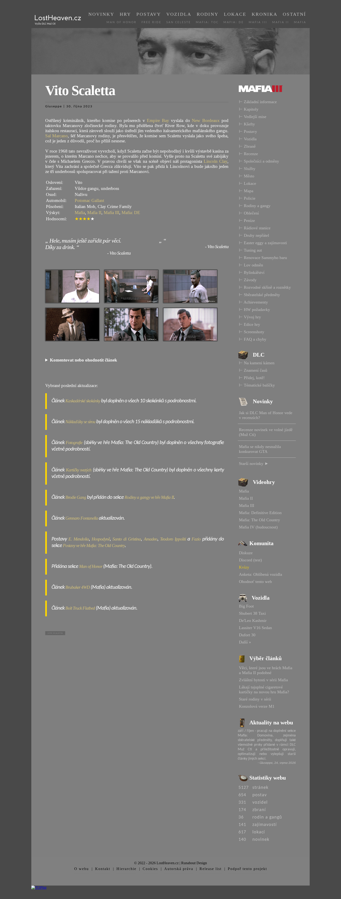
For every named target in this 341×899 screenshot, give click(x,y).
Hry (125, 14)
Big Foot (246, 606)
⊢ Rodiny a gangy (254, 205)
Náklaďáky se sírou (80, 421)
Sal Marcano (56, 135)
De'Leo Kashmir (253, 620)
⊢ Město (246, 176)
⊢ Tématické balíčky (257, 385)
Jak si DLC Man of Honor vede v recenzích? (265, 415)
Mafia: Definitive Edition (260, 512)
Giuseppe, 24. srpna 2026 (278, 763)
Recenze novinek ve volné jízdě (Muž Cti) (266, 432)
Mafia (300, 22)
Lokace (235, 14)
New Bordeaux (205, 120)
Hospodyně (101, 539)
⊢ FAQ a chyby (252, 339)
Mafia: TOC (207, 22)
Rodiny (208, 14)
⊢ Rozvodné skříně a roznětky (265, 287)
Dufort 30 (247, 635)
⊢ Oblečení (249, 213)
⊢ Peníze (247, 220)
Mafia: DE (233, 22)
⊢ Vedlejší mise (252, 116)
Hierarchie (126, 869)
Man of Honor (121, 22)
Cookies (150, 869)
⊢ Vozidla (248, 139)
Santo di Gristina (127, 539)
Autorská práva (178, 869)
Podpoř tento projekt (247, 869)
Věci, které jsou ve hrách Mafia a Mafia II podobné (265, 670)
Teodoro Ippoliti (173, 539)
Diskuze (246, 552)
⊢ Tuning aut (250, 250)
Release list (210, 869)
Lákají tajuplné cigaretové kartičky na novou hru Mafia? (264, 689)
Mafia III (258, 22)
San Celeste (178, 22)
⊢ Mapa (246, 191)
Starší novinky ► (254, 463)
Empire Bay (158, 120)
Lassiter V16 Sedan (255, 627)
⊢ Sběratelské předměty (259, 294)
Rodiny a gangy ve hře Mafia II (149, 497)
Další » (245, 642)
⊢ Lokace (247, 183)
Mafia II (280, 22)
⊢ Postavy (248, 131)
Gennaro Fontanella (81, 518)
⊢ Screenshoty (251, 332)
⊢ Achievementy (253, 302)
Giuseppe (53, 106)
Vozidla (178, 14)
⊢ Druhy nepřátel (254, 235)
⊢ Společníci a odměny (259, 161)
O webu (81, 869)
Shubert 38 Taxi (252, 613)
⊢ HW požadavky (254, 309)
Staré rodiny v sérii (255, 699)
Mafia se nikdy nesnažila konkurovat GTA (260, 449)
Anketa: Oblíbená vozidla (260, 574)
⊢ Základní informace (258, 101)
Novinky (101, 14)
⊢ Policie (247, 198)
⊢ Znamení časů (253, 370)
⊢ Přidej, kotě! (252, 377)
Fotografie (74, 442)
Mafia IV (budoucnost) (258, 527)
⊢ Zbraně (247, 146)
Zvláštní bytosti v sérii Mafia (263, 680)
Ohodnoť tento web (255, 581)
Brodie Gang (75, 497)
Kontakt (102, 869)
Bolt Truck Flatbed (80, 608)
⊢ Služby (247, 168)
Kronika (264, 14)
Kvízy (244, 567)
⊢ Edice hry (249, 324)
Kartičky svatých (79, 469)
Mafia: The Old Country (259, 520)
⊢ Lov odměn (251, 265)
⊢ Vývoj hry (250, 317)
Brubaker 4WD (77, 587)
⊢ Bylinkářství (251, 272)
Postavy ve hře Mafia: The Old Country (94, 545)
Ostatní (294, 14)
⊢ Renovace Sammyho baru (263, 257)
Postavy (148, 14)
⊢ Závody (248, 280)
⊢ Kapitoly (248, 109)
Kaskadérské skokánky (82, 400)
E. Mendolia (78, 539)
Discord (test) (250, 560)
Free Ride (151, 22)
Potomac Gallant (89, 200)
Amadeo (150, 539)
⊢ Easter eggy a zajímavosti (263, 242)
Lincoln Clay (215, 161)
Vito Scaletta (55, 633)
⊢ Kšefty (247, 124)
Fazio (196, 539)
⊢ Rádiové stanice (254, 228)
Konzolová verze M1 (256, 706)
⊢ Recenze (248, 153)
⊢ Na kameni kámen (256, 363)
